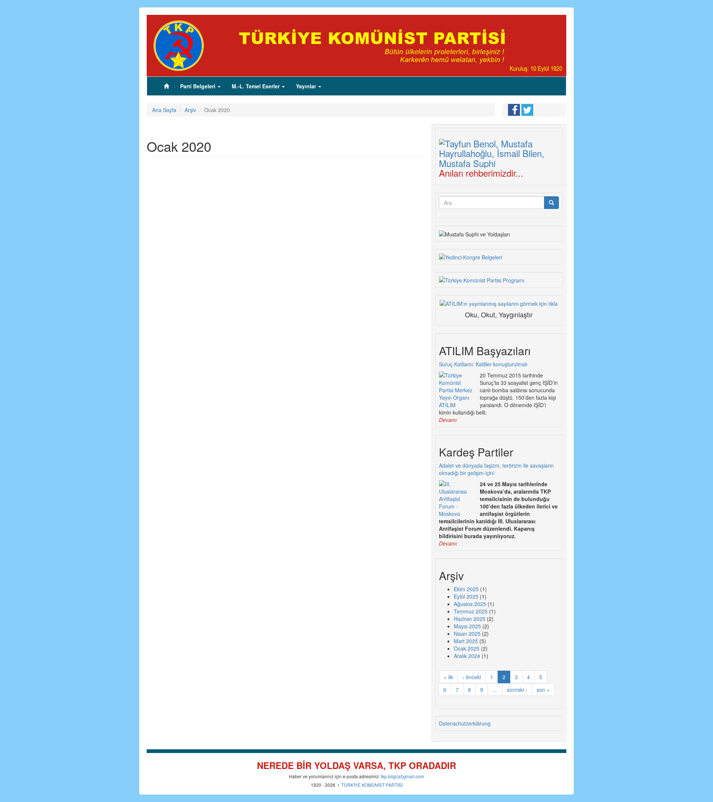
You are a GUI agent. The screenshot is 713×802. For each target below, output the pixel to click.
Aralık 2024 (467, 655)
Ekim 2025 (466, 589)
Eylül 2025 (466, 596)
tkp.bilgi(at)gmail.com (402, 776)
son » (543, 689)
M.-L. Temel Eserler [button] (256, 86)
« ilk (448, 677)
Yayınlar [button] (307, 86)
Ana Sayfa (164, 110)
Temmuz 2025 (471, 611)
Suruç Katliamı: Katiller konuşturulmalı (483, 364)
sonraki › (517, 689)
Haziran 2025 (469, 618)
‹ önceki (471, 677)
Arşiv (190, 110)
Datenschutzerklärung (465, 723)
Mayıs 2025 (467, 626)
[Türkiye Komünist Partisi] (356, 45)
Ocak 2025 (466, 648)
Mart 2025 (466, 641)
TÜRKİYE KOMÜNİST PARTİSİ (372, 785)
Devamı (448, 419)
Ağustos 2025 (470, 604)
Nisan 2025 (467, 633)
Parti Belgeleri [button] (198, 86)
